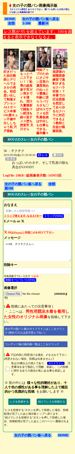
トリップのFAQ (53, 216)
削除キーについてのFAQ (20, 279)
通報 (12, 158)
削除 (59, 155)
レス (44, 155)
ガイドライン (55, 363)
